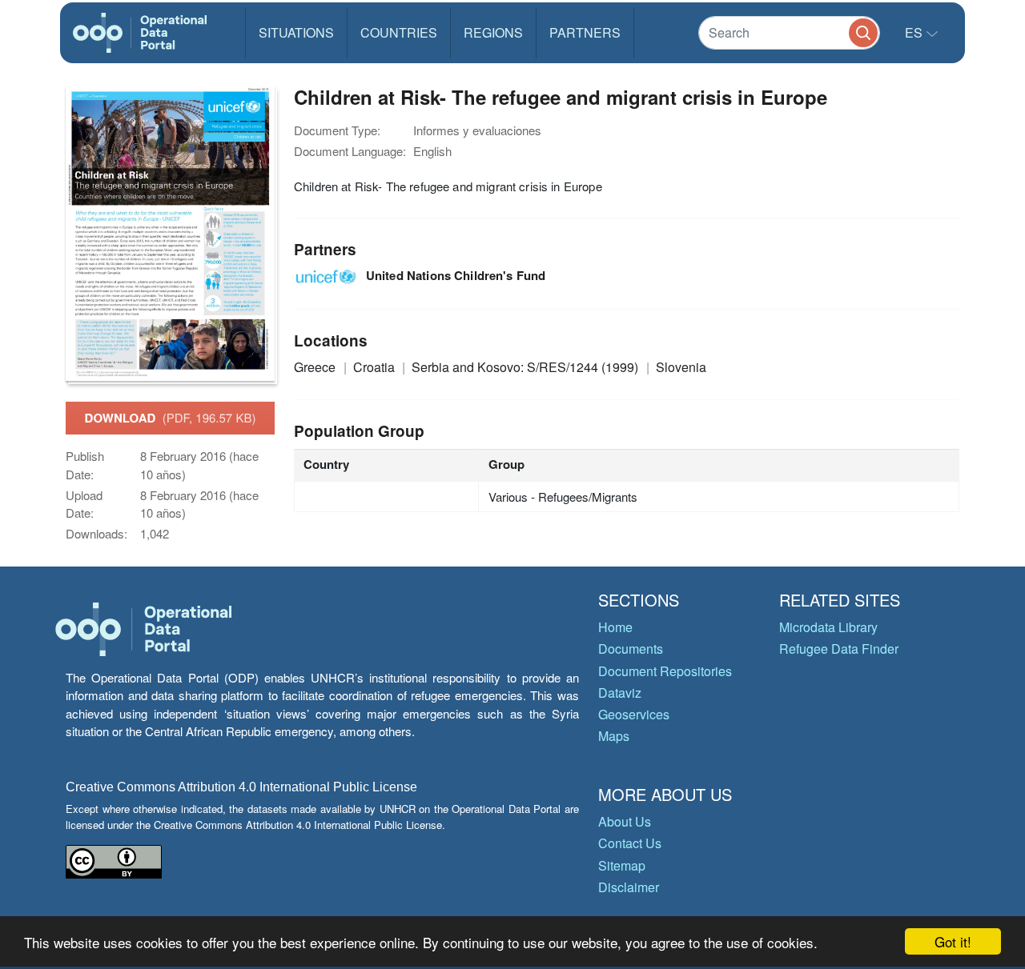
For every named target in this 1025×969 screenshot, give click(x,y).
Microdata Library (828, 627)
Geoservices (633, 714)
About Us (624, 821)
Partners (585, 32)
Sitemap (621, 865)
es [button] (915, 32)
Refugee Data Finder (838, 648)
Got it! (953, 941)
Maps (613, 736)
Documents (630, 648)
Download (170, 417)
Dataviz (619, 692)
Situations (296, 32)
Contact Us (629, 843)
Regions (493, 32)
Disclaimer (628, 887)
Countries (398, 32)
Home (615, 627)
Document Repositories (665, 671)
